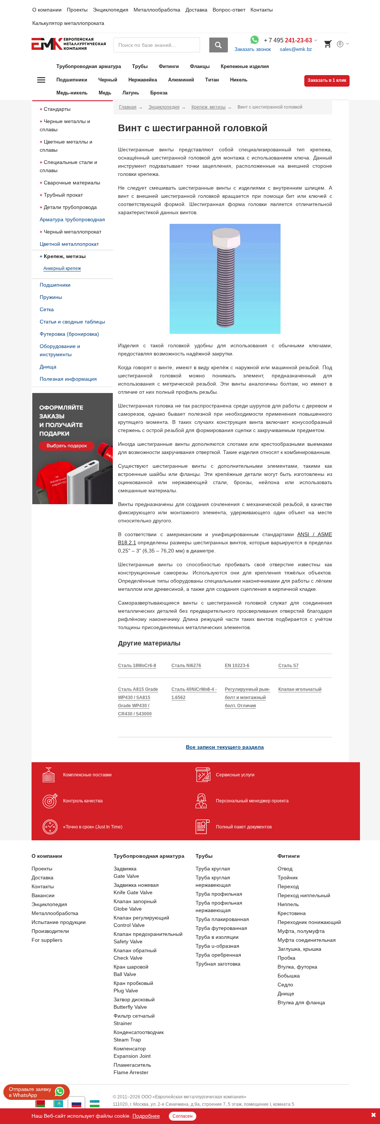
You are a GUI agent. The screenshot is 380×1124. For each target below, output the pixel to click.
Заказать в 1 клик (327, 80)
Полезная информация (68, 379)
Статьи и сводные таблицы (72, 322)
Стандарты (57, 109)
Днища (48, 367)
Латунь (130, 93)
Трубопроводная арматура (88, 66)
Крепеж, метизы (65, 256)
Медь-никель (72, 93)
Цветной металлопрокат (69, 244)
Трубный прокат (63, 195)
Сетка (47, 309)
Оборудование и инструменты (60, 350)
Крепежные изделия (245, 66)
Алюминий (181, 80)
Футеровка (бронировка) (69, 334)
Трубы (140, 66)
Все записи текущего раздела (225, 747)
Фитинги (169, 66)
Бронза (158, 93)
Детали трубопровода (70, 207)
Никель (239, 80)
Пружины (51, 297)
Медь (105, 93)
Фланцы (200, 66)
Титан (212, 80)
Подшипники (71, 80)
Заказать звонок (253, 49)
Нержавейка (142, 80)
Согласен (183, 1116)
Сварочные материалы (72, 183)
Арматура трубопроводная (72, 219)
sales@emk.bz (296, 49)
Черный (107, 80)
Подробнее (146, 1116)
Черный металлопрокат (72, 232)
